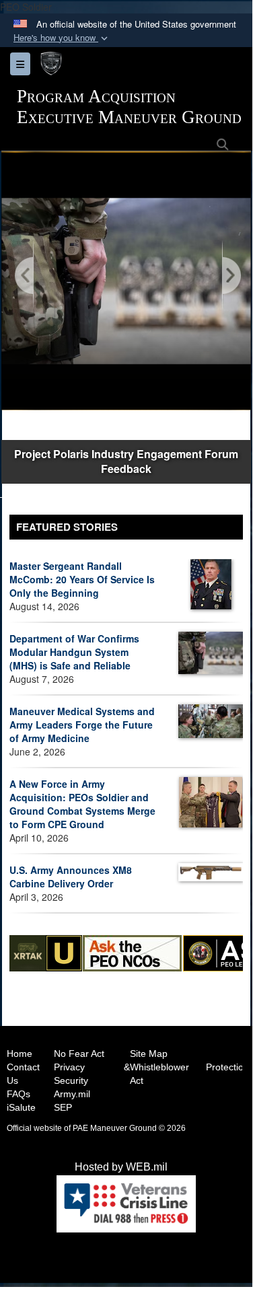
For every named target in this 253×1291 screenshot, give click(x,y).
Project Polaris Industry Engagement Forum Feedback (126, 461)
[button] (61, 38)
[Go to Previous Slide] (25, 276)
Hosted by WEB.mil (121, 1167)
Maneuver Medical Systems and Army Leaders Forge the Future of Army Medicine (82, 724)
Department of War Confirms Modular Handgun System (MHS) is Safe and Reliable (74, 652)
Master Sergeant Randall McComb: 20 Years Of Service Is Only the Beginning (82, 579)
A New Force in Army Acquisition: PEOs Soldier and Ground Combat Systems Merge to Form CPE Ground (82, 804)
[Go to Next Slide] (231, 276)
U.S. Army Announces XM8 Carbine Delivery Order (70, 876)
